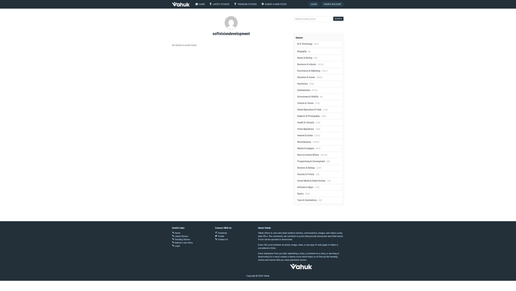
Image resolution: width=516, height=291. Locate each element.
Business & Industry (310, 64)
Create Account (332, 4)
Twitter (221, 236)
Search (338, 19)
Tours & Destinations (309, 200)
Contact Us (223, 239)
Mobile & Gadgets (308, 148)
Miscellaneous (308, 142)
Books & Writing (307, 58)
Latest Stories (221, 4)
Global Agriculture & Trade (312, 109)
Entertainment (307, 90)
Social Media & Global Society (314, 180)
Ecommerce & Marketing (312, 71)
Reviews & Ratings (309, 168)
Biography (304, 51)
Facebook (222, 233)
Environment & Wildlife (309, 96)
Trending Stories (247, 4)
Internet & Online (308, 135)
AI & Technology (308, 44)
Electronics (305, 83)
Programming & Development (313, 161)
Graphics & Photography (311, 116)
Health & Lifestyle (308, 122)
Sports (303, 193)
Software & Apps (308, 187)
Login (314, 4)
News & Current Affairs (312, 155)
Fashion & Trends (308, 103)
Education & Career (309, 77)
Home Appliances (308, 129)
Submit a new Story (276, 4)
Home (202, 4)
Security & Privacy (308, 174)
